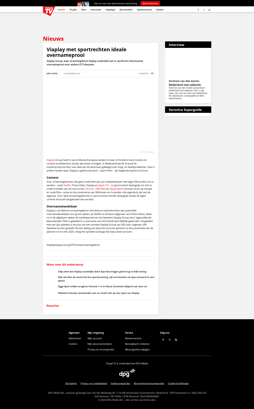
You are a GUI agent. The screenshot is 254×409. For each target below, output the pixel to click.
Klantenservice (144, 9)
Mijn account (95, 338)
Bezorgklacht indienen (137, 344)
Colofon (73, 344)
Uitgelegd (110, 9)
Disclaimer (71, 383)
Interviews (96, 9)
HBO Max (101, 188)
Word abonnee (150, 3)
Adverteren (75, 338)
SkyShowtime (117, 188)
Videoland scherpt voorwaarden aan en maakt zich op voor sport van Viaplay (98, 292)
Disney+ (90, 188)
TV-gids (73, 9)
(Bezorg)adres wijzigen (137, 349)
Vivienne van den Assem (184, 81)
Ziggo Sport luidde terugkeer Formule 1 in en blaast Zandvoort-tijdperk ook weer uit (102, 286)
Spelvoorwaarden (120, 383)
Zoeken (160, 9)
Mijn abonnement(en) (100, 344)
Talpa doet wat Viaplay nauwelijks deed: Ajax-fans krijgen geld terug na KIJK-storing (102, 271)
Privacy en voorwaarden (101, 349)
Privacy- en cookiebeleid (94, 383)
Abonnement (126, 9)
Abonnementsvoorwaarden (149, 383)
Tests (83, 9)
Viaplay (51, 160)
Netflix (67, 185)
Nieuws (61, 9)
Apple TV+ (103, 185)
